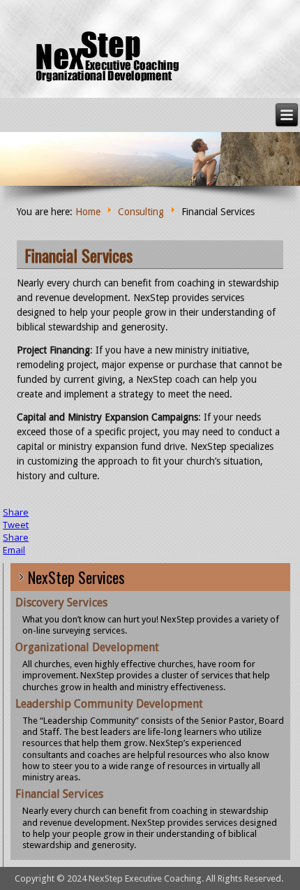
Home (87, 211)
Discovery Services (61, 602)
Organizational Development (87, 647)
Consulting (141, 211)
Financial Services (78, 255)
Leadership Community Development (109, 703)
